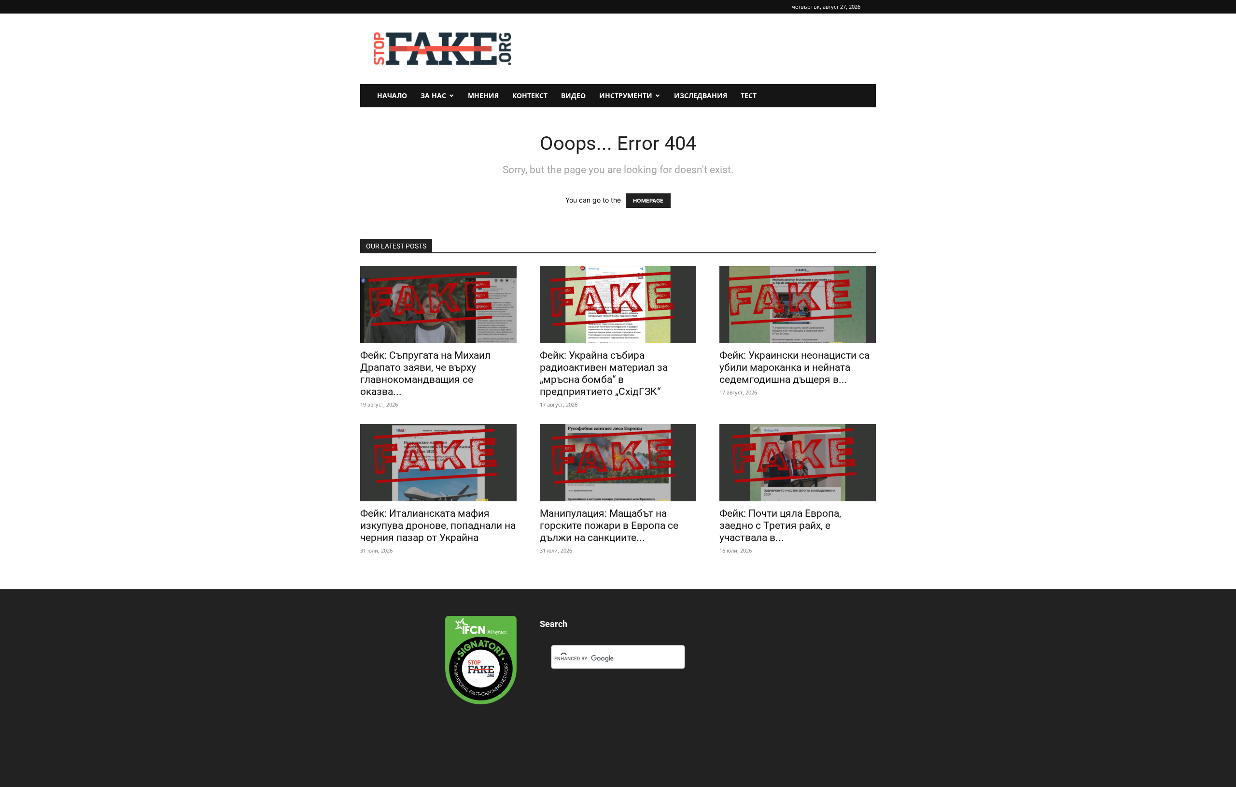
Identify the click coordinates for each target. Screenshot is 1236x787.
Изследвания (700, 95)
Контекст (530, 95)
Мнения (483, 95)
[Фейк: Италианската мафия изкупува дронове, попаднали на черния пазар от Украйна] (438, 462)
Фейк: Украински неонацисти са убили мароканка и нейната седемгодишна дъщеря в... (794, 367)
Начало (392, 95)
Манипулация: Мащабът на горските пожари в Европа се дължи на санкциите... (609, 525)
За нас (433, 95)
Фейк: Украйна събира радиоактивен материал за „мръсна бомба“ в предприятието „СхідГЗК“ (604, 373)
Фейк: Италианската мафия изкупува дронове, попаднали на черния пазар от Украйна (438, 525)
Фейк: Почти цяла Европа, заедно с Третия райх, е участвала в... (780, 525)
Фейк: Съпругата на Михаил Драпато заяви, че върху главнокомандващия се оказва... (425, 373)
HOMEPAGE (648, 200)
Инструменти (625, 95)
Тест (749, 95)
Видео (573, 95)
